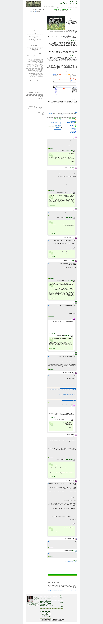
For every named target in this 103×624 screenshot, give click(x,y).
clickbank (61, 602)
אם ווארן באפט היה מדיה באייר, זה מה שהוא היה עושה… (35, 85)
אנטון (73, 550)
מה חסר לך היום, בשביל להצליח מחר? (37, 100)
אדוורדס (58, 115)
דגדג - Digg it (72, 125)
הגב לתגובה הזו (51, 148)
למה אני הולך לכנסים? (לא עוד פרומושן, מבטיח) (35, 92)
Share (76, 112)
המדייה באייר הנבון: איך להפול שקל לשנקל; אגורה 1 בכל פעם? (35, 81)
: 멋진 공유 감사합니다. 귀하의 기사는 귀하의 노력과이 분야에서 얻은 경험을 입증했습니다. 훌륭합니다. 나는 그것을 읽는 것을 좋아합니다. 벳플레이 (35, 66)
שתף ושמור (73, 131)
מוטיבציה (62, 609)
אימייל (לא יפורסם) (63, 572)
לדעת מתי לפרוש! (58, 125)
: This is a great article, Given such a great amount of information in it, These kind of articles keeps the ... (35, 70)
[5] (53, 620)
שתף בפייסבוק (72, 121)
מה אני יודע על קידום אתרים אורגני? (34, 36)
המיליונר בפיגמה (69, 150)
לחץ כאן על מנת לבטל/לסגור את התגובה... (71, 561)
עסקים (43, 108)
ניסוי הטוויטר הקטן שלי (39, 96)
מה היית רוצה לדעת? (57, 129)
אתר (56, 572)
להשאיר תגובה (72, 132)
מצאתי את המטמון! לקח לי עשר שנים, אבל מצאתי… (35, 87)
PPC (64, 115)
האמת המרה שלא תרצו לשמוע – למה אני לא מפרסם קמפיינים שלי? (35, 49)
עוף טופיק (33, 107)
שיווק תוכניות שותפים (71, 7)
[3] (55, 620)
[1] (57, 620)
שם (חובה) (75, 572)
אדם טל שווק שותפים (60, 607)
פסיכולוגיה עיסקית (32, 108)
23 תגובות (58, 10)
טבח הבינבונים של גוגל (34, 45)
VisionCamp (43, 620)
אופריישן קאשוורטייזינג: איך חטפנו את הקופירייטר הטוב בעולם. (35, 90)
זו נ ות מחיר (61, 597)
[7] (51, 620)
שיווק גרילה (33, 111)
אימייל (32, 11)
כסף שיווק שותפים (60, 603)
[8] (50, 620)
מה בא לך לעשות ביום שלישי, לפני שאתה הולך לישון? (35, 42)
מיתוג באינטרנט (32, 106)
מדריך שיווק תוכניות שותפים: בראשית (35, 39)
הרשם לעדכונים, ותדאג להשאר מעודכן (69, 119)
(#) (48, 140)
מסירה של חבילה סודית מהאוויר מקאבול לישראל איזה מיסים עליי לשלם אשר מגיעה (57, 606)
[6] (52, 620)
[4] (54, 620)
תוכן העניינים (47, 620)
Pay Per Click (62, 115)
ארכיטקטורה (61, 601)
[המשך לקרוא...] (30, 606)
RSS (35, 11)
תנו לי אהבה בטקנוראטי (71, 122)
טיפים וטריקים (33, 103)
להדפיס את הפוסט (72, 129)
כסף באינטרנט (33, 105)
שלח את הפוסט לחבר (71, 128)
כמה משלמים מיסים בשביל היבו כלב (58, 596)
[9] (49, 620)
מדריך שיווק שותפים (58, 127)
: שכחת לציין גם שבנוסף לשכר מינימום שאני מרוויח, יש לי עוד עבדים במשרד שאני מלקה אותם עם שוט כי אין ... (45, 602)
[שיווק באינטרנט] (33, 4)
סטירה (62, 598)
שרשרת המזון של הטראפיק (39, 98)
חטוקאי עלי (72, 167)
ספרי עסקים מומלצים (40, 107)
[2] (56, 620)
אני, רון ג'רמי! (41, 83)
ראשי (76, 7)
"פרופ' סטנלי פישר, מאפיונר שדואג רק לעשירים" (55, 590)
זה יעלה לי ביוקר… (73, 590)
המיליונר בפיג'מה (68, 3)
